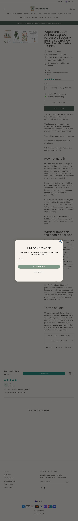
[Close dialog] (61, 242)
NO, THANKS (39, 272)
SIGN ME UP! (39, 266)
